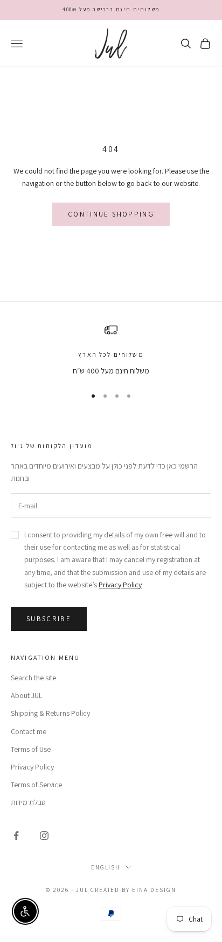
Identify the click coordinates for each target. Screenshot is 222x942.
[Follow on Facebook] (16, 835)
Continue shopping (111, 214)
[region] (111, 350)
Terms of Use (31, 749)
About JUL (26, 695)
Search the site (33, 677)
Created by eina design (134, 890)
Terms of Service (36, 784)
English (106, 867)
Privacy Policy (120, 584)
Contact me (28, 731)
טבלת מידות (28, 802)
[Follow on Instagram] (44, 835)
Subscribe (48, 618)
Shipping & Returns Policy (50, 713)
